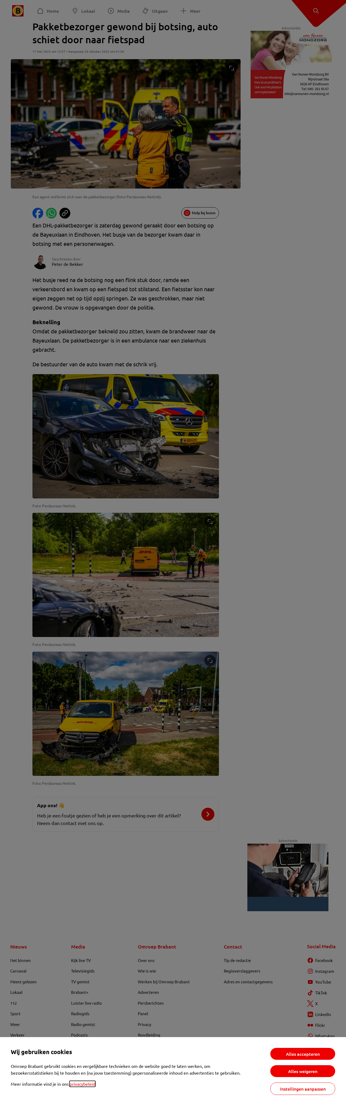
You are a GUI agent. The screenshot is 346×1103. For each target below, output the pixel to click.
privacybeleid (82, 1084)
